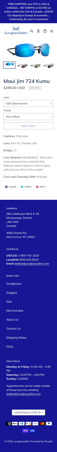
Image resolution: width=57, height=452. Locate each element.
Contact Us (13, 328)
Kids (9, 301)
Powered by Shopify (41, 441)
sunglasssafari (22, 441)
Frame (7, 110)
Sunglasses (13, 283)
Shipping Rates (16, 337)
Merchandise (14, 310)
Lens (6, 97)
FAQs (9, 346)
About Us (12, 319)
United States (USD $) (27, 412)
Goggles (11, 292)
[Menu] (51, 30)
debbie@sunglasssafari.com (32, 263)
